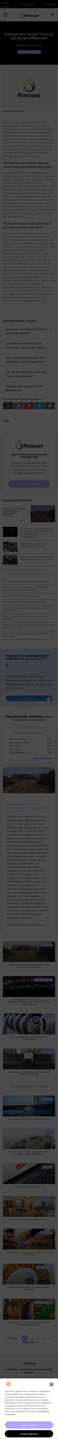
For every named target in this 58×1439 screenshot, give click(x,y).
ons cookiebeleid (41, 1411)
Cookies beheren (29, 1434)
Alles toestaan (29, 1425)
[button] (51, 1384)
